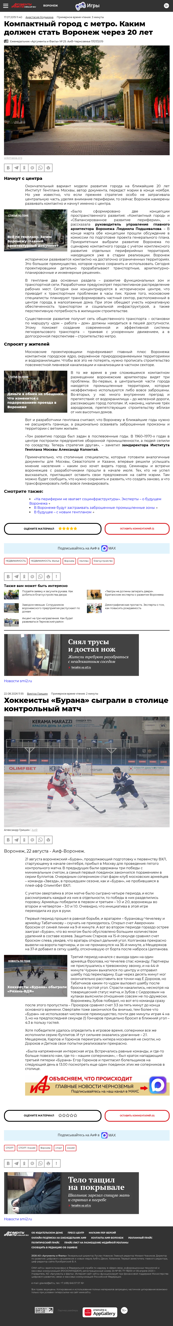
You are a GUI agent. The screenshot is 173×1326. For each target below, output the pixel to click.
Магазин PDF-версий (102, 1232)
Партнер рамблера (68, 1310)
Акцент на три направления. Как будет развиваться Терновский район (47, 620)
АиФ (35, 829)
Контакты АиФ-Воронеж (107, 1237)
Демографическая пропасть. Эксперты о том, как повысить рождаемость (135, 606)
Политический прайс (45, 1242)
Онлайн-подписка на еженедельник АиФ (58, 1237)
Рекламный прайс (140, 1237)
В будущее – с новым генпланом (63, 512)
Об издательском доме (47, 1232)
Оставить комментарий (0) (137, 1115)
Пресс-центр (76, 1232)
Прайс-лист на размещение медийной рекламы (96, 1242)
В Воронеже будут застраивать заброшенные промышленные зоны (94, 508)
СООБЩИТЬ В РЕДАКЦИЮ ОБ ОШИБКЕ (54, 1247)
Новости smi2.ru (18, 681)
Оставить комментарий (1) (137, 528)
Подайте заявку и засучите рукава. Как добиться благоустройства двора (47, 593)
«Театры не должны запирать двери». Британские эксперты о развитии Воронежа (134, 593)
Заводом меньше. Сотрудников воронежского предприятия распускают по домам (51, 608)
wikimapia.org (13, 157)
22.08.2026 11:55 (14, 693)
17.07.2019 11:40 (13, 17)
